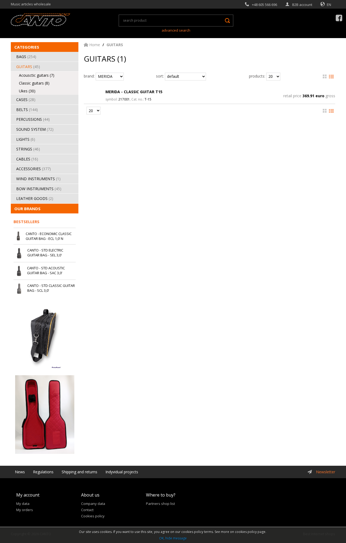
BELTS (27, 109)
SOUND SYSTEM (35, 129)
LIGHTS (25, 139)
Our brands (27, 208)
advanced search (176, 30)
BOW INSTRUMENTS (38, 188)
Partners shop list (160, 503)
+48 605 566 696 (264, 4)
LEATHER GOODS (34, 198)
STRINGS (28, 149)
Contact (87, 509)
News (20, 471)
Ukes (27, 90)
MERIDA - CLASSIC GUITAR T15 (133, 91)
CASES (25, 99)
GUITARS (28, 66)
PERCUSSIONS (33, 119)
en (329, 4)
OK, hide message (173, 538)
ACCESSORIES (33, 168)
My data (22, 503)
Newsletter (325, 471)
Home (94, 44)
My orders (24, 509)
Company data (93, 503)
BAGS (26, 56)
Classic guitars (34, 83)
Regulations (43, 471)
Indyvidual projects (121, 471)
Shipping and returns (79, 471)
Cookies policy (93, 516)
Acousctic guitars (36, 75)
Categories (26, 47)
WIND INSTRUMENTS (38, 178)
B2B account (302, 4)
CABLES (27, 159)
